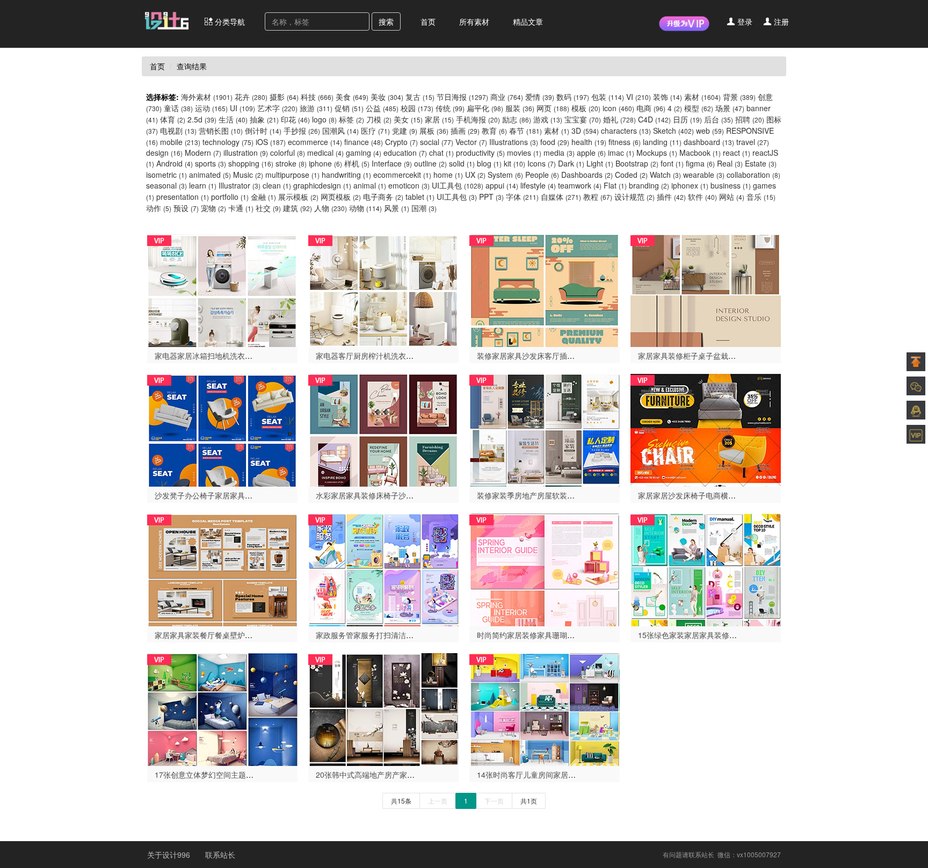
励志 (516, 119)
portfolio (230, 196)
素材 (702, 96)
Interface (392, 163)
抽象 (264, 119)
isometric (166, 174)
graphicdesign (322, 185)
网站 (731, 196)
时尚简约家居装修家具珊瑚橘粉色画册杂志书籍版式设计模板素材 (586, 635)
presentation (182, 196)
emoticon (409, 185)
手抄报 (302, 130)
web (710, 130)
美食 (352, 96)
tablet (419, 196)
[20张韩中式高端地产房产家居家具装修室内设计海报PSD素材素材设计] (383, 708)
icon (618, 108)
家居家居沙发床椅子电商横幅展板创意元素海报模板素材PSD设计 (747, 495)
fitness (624, 141)
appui (501, 185)
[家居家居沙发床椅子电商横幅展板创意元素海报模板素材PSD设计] (705, 429)
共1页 (528, 800)
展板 (433, 130)
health (588, 141)
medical (325, 152)
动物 (365, 207)
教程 (597, 196)
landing (662, 141)
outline (430, 163)
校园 (417, 108)
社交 (268, 207)
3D (585, 130)
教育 (494, 130)
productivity (480, 152)
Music (248, 174)
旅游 (316, 108)
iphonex (689, 185)
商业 (506, 96)
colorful (287, 152)
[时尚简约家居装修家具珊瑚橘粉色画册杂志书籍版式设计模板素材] (544, 568)
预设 (186, 207)
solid (462, 163)
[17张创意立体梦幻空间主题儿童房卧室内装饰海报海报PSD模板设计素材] (222, 708)
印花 (295, 119)
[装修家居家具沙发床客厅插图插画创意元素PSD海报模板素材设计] (544, 289)
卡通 (240, 207)
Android (174, 163)
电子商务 (383, 196)
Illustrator (239, 185)
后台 (718, 119)
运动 (211, 108)
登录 (743, 21)
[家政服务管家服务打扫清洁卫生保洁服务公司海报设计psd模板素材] (383, 568)
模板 (585, 108)
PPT (491, 196)
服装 (519, 108)
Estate (761, 163)
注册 (780, 21)
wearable (703, 174)
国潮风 (340, 130)
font (672, 163)
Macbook (700, 152)
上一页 (437, 800)
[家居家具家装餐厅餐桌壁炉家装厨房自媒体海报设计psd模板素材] (222, 568)
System (505, 174)
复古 (419, 96)
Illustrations (513, 141)
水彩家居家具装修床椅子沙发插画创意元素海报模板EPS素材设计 (424, 495)
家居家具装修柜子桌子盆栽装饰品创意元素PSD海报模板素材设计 (747, 355)
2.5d (201, 119)
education (405, 152)
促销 (349, 108)
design (164, 152)
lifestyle (538, 185)
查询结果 (192, 66)
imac (621, 152)
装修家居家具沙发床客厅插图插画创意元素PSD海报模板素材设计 (586, 355)
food (554, 141)
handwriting (346, 174)
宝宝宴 (582, 119)
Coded (631, 174)
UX (475, 174)
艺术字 (277, 108)
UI (242, 108)
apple (591, 152)
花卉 (251, 96)
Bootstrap (636, 163)
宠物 (213, 207)
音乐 (760, 196)
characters (626, 130)
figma (700, 163)
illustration (245, 152)
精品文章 (528, 21)
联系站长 (220, 854)
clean (277, 185)
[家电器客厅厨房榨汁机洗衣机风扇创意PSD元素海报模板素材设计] (383, 289)
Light (599, 163)
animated (210, 174)
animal (369, 185)
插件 (671, 196)
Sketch (673, 130)
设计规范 (634, 196)
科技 (317, 96)
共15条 (401, 800)
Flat (615, 185)
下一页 (494, 800)
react (736, 152)
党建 (404, 130)
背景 (739, 96)
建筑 (297, 207)
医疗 (375, 130)
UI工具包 (457, 185)
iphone (325, 163)
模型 (698, 108)
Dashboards (587, 174)
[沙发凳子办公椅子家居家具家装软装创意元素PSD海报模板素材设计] (222, 429)
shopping (250, 163)
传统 (450, 108)
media (559, 152)
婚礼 (619, 119)
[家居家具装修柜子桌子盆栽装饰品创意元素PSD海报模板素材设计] (705, 289)
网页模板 (341, 196)
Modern (203, 152)
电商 (650, 108)
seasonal (166, 185)
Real (730, 163)
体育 (172, 119)
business (731, 185)
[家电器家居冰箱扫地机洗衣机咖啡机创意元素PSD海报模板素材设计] (222, 289)
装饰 (667, 96)
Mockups (656, 152)
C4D (654, 119)
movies (524, 152)
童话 (178, 108)
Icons (541, 163)
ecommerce (315, 141)
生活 (233, 119)
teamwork (579, 185)
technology (227, 141)
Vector (471, 141)
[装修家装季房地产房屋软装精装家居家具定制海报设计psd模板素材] (544, 429)
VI (638, 96)
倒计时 (263, 130)
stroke (291, 163)
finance (363, 141)
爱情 (539, 96)
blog (489, 163)
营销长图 (221, 130)
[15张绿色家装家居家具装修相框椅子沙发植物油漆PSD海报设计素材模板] (705, 568)
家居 (439, 119)
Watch (665, 174)
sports (210, 163)
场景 (729, 108)
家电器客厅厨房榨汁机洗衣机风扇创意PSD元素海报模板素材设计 (425, 355)
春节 (525, 130)
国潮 (424, 207)
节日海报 (462, 96)
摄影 (284, 96)
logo (324, 119)
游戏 (547, 119)
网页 (552, 108)
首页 (428, 21)
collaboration (753, 174)
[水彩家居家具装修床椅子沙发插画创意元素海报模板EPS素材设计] (383, 429)
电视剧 (178, 130)
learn (202, 185)
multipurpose (292, 174)
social (436, 141)
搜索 (386, 21)
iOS (271, 141)
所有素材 (474, 21)
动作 (158, 207)
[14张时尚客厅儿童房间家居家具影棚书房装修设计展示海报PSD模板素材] (544, 708)
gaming (363, 152)
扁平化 (485, 108)
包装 (607, 96)
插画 (465, 130)
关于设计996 (169, 854)
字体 (522, 196)
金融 (263, 196)
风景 (396, 207)
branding (649, 185)
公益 (382, 108)
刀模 (379, 119)
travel (752, 141)
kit (514, 163)
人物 (330, 207)
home (448, 174)
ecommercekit (402, 174)
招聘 (749, 119)
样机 (356, 163)
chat (441, 152)
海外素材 (207, 96)
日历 (687, 119)
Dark (571, 163)
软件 (702, 196)
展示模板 (298, 196)
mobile (180, 141)
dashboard (709, 141)
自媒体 (561, 196)
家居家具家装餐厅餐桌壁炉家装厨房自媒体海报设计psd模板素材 (262, 635)
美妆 (387, 96)
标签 (351, 119)
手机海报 (478, 119)
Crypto (401, 141)
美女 (408, 119)
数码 (572, 96)
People (542, 174)
